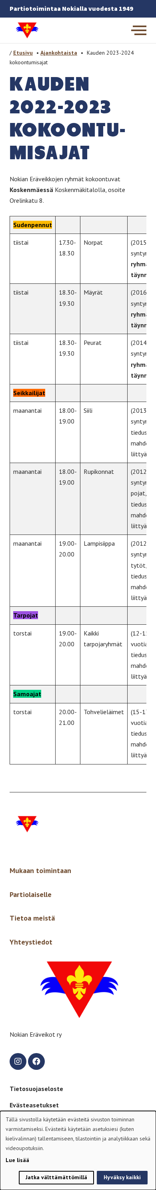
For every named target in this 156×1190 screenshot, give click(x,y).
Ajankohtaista (58, 52)
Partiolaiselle (31, 894)
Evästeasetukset (34, 1105)
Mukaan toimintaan (40, 870)
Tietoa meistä (32, 918)
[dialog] (78, 1150)
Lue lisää (17, 1160)
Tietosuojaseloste (36, 1089)
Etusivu (23, 52)
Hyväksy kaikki (122, 1177)
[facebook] (36, 1061)
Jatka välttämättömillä (56, 1177)
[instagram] (18, 1061)
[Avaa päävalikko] (138, 30)
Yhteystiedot (31, 941)
